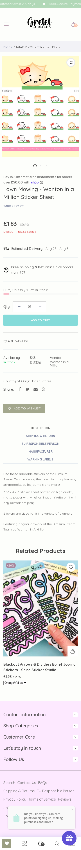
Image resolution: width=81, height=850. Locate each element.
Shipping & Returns (19, 791)
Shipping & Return (40, 436)
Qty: (6, 306)
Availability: (11, 358)
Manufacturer (41, 451)
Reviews (64, 799)
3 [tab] (46, 165)
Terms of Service (42, 799)
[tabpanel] (40, 106)
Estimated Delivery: (27, 248)
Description (40, 428)
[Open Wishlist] (6, 843)
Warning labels (40, 459)
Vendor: (56, 358)
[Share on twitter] (27, 389)
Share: (8, 389)
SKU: (33, 358)
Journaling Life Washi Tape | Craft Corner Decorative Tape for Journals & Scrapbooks (39, 667)
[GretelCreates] (39, 24)
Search (9, 782)
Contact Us (26, 782)
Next (73, 629)
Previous (8, 629)
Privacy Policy (14, 799)
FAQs (42, 782)
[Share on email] (35, 389)
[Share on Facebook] (19, 389)
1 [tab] (35, 165)
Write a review (13, 205)
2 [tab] (40, 165)
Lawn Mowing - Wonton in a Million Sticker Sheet (38, 193)
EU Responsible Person (40, 444)
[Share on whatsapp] (43, 389)
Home (7, 47)
